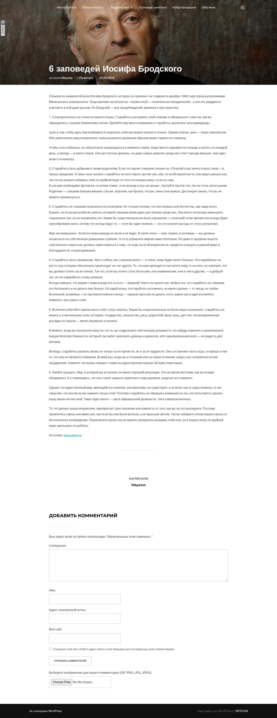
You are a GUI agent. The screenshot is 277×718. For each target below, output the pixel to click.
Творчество (120, 7)
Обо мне (208, 7)
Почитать (86, 78)
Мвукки (67, 78)
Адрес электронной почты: (67, 610)
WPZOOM (242, 711)
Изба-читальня (184, 7)
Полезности (91, 7)
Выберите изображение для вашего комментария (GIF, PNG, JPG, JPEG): (100, 672)
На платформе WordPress (45, 711)
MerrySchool (66, 7)
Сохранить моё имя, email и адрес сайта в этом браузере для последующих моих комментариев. (113, 649)
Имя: (52, 590)
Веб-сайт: (55, 629)
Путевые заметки (153, 7)
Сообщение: (57, 545)
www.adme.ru (73, 435)
